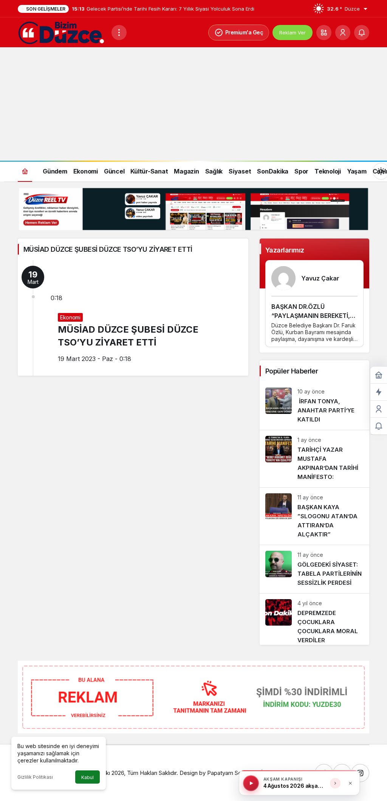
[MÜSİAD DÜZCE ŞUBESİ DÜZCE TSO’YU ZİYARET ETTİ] (133, 318)
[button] (323, 32)
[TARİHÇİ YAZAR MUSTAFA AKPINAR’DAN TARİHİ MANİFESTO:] (314, 458)
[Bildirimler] (361, 32)
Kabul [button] (87, 777)
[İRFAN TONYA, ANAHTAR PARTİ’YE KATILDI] (314, 406)
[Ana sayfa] (25, 171)
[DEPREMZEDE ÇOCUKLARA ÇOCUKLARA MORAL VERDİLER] (314, 619)
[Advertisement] (193, 104)
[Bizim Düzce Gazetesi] (61, 32)
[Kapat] (350, 783)
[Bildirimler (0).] (378, 426)
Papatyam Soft (226, 772)
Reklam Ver (292, 32)
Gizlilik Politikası (35, 777)
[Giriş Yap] (342, 32)
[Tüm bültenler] (335, 783)
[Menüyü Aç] (119, 32)
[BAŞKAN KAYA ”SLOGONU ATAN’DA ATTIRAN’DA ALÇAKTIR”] (314, 516)
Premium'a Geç (244, 32)
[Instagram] (360, 773)
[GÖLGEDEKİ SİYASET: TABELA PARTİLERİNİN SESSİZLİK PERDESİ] (314, 569)
